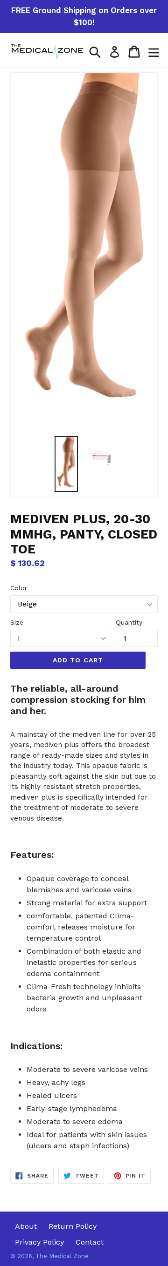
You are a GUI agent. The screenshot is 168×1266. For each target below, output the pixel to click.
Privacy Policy (39, 1242)
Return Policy (73, 1226)
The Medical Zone (62, 1256)
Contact (90, 1242)
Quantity (129, 622)
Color (18, 588)
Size (16, 622)
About (26, 1226)
